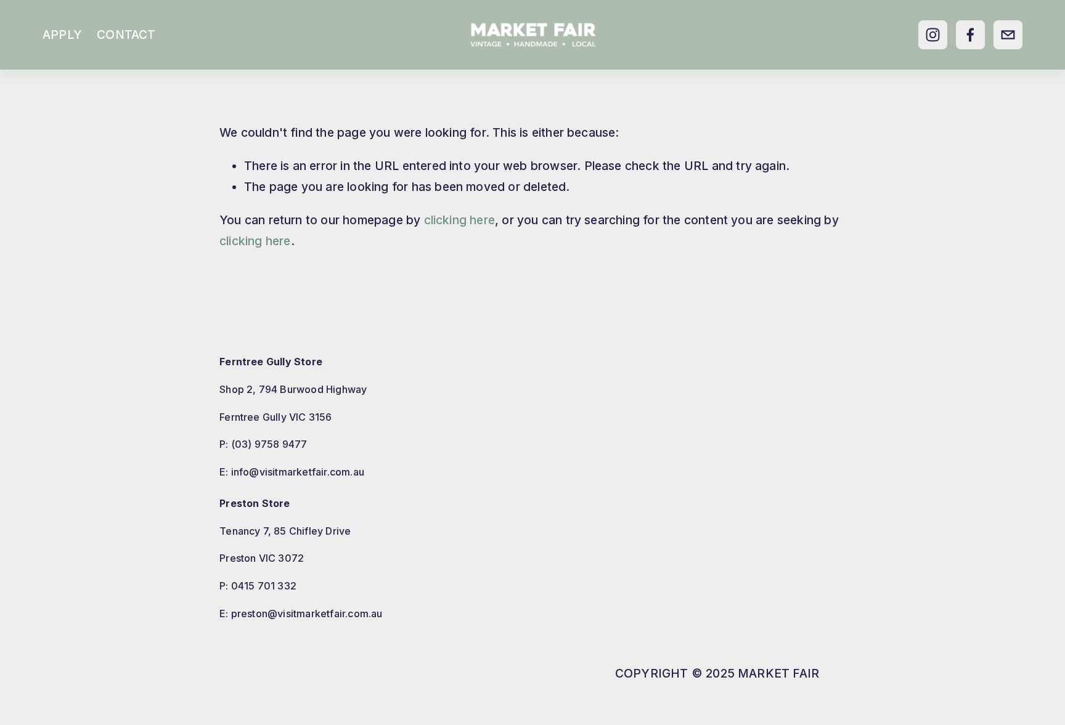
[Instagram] (932, 34)
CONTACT (126, 34)
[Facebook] (970, 34)
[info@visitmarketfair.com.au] (1008, 34)
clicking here (460, 220)
